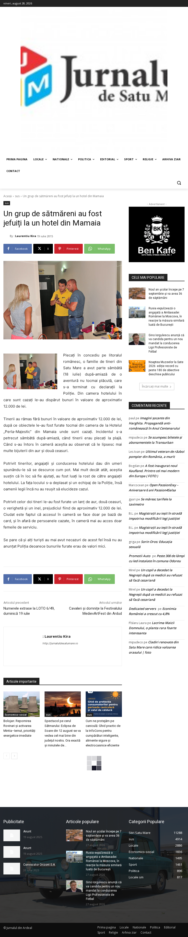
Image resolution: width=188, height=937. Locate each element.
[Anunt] (11, 835)
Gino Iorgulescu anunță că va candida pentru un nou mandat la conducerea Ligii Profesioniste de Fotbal (166, 343)
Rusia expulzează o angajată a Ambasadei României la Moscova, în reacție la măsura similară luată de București (166, 316)
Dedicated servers (142, 608)
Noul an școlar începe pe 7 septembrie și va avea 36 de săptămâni (166, 294)
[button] (179, 183)
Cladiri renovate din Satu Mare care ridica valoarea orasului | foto (153, 647)
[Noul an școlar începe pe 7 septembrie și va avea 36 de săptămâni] (137, 293)
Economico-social (16, 714)
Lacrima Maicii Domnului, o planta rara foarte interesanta (152, 628)
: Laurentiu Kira (25, 236)
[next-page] (14, 756)
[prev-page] (6, 756)
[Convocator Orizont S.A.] (11, 868)
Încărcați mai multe (155, 386)
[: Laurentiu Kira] (6, 236)
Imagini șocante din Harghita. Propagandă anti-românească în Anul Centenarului (154, 423)
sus (17, 196)
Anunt (27, 831)
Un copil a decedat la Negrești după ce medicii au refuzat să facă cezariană (155, 575)
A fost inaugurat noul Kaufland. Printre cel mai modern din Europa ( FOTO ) (154, 470)
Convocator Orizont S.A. (39, 864)
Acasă (7, 196)
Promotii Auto (139, 556)
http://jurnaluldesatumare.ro (60, 643)
